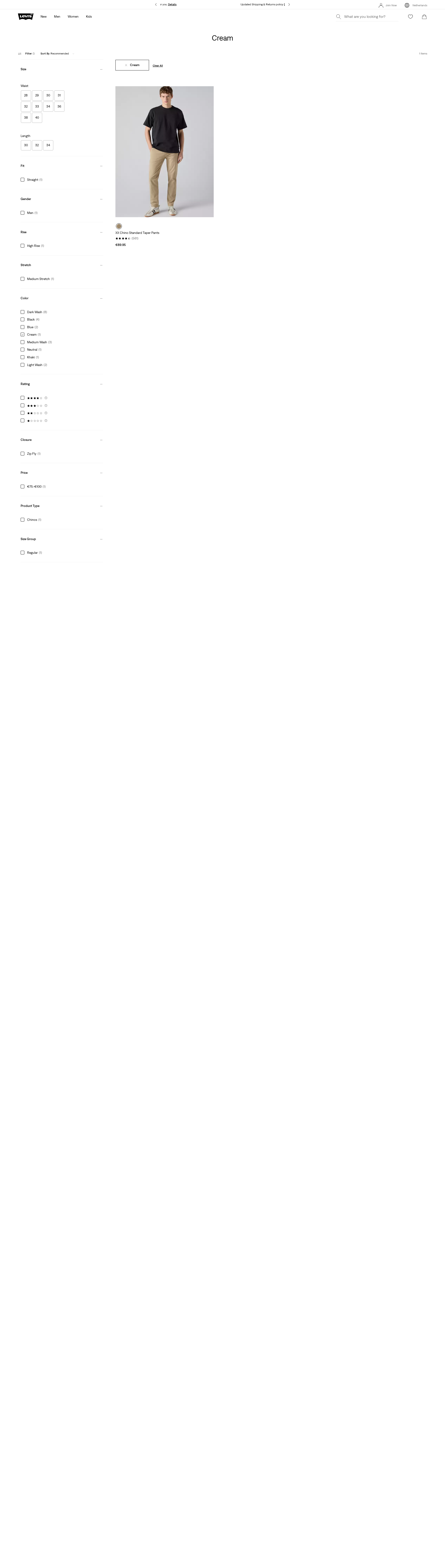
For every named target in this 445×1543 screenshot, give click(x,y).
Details (172, 4)
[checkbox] (26, 95)
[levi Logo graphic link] (26, 16)
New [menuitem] (44, 16)
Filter (30, 53)
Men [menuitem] (57, 16)
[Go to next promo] (289, 4)
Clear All (158, 65)
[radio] (119, 226)
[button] (62, 68)
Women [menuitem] (73, 16)
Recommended (55, 53)
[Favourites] (410, 16)
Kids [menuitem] (89, 16)
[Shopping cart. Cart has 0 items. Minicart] (424, 16)
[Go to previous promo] (156, 4)
